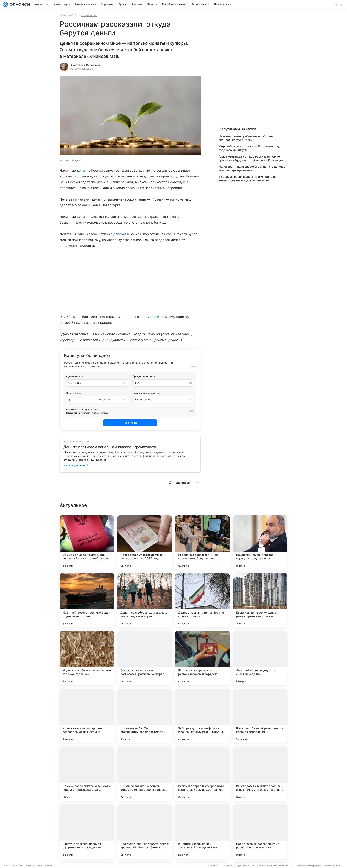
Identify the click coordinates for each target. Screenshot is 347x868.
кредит (155, 317)
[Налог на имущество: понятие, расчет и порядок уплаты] (260, 831)
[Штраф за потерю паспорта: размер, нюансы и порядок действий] (202, 658)
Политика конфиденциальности (237, 865)
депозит (119, 234)
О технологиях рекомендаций (272, 865)
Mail (6, 865)
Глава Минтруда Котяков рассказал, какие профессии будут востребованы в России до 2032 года (251, 158)
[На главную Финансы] (19, 4)
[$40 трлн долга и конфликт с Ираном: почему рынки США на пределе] (202, 716)
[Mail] (5, 4)
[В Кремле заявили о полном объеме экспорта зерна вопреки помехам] (144, 774)
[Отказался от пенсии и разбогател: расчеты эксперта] (144, 658)
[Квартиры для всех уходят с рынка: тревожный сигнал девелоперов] (260, 600)
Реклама (30, 865)
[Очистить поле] (124, 383)
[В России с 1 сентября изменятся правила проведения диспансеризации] (260, 716)
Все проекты (45, 865)
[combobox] (109, 399)
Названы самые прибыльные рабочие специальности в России (246, 138)
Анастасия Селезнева (85, 65)
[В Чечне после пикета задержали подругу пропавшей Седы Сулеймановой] (87, 774)
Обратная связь (332, 865)
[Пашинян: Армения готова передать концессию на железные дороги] (260, 542)
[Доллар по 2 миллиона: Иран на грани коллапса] (202, 600)
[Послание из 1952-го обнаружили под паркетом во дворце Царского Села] (144, 716)
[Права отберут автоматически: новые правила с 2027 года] (144, 542)
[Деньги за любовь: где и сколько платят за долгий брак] (144, 600)
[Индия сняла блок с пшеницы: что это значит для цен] (87, 658)
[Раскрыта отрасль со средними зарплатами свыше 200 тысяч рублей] (202, 774)
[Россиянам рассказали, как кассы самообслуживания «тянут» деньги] (202, 542)
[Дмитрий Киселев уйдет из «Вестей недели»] (260, 658)
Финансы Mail (89, 15)
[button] (130, 116)
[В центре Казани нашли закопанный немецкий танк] (202, 831)
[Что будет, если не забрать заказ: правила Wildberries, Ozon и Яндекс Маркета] (144, 831)
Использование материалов (306, 865)
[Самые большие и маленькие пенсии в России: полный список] (87, 542)
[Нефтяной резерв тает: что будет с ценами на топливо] (87, 600)
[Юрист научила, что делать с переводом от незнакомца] (87, 716)
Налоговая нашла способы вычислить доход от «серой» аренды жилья (253, 168)
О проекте (212, 865)
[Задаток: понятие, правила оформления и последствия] (87, 831)
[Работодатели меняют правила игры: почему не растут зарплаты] (260, 774)
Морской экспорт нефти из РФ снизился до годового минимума (249, 148)
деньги (82, 170)
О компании (17, 865)
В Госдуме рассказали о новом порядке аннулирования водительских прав (247, 178)
